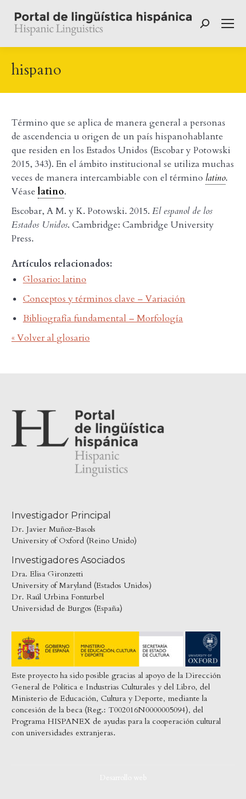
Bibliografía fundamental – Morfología (103, 318)
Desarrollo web (123, 778)
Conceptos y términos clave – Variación (104, 299)
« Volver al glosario (50, 338)
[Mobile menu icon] (228, 23)
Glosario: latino (54, 279)
